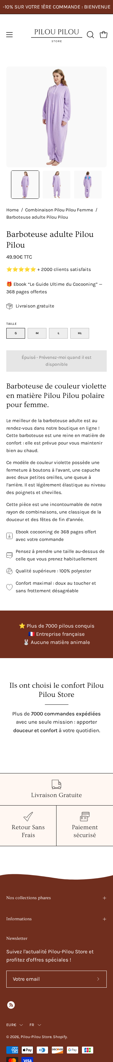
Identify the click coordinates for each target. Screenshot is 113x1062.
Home (12, 210)
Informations (19, 918)
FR (32, 1024)
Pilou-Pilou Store (36, 1036)
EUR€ (11, 1024)
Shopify (60, 1036)
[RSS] (11, 1005)
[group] (56, 7)
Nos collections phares (28, 897)
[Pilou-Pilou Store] (56, 34)
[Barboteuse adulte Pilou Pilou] (25, 184)
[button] (89, 34)
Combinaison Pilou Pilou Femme (59, 210)
